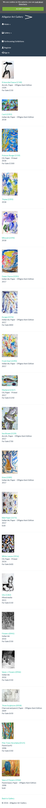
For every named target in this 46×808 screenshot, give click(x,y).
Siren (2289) (7, 477)
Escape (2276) (7, 317)
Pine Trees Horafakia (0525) (13, 743)
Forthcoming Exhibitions (14, 41)
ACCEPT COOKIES (23, 9)
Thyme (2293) (7, 199)
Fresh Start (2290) (9, 361)
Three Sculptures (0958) (12, 705)
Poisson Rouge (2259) (11, 155)
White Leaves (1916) (10, 556)
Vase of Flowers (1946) (11, 780)
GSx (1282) (6, 595)
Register (7, 47)
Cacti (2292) (7, 114)
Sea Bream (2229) (9, 433)
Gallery (7, 33)
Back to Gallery (8, 798)
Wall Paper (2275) (9, 518)
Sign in (6, 53)
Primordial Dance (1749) (12, 82)
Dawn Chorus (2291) (10, 276)
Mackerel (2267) (8, 390)
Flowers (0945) (8, 633)
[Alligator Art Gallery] (28, 16)
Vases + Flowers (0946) (11, 672)
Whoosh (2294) (8, 238)
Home (6, 24)
